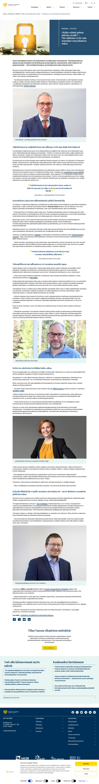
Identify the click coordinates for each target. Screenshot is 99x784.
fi (87, 3)
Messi (70, 731)
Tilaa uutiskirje (49, 648)
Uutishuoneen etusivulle (11, 698)
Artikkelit (17, 14)
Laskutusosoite (73, 725)
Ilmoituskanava (73, 744)
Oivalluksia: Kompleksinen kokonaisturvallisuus (36, 615)
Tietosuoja (71, 738)
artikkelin (37, 235)
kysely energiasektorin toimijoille (56, 589)
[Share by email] (24, 619)
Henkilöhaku (72, 718)
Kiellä (86, 774)
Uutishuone (76, 7)
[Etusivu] (11, 5)
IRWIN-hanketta (58, 389)
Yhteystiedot (72, 722)
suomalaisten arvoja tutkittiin (73, 172)
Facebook (72, 712)
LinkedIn (90, 712)
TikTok (94, 712)
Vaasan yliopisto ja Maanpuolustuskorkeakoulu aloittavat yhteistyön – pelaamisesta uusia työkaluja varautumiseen (74, 678)
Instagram (85, 712)
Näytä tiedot (82, 781)
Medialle (71, 728)
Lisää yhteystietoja (9, 731)
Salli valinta (86, 768)
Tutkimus (48, 7)
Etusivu (5, 14)
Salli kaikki (86, 763)
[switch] (46, 781)
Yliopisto (90, 7)
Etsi (92, 3)
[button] (49, 112)
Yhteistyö (62, 7)
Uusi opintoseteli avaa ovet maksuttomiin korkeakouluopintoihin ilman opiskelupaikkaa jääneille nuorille (74, 688)
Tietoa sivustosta (74, 734)
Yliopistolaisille (78, 3)
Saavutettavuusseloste (76, 741)
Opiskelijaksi (34, 7)
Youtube (81, 712)
